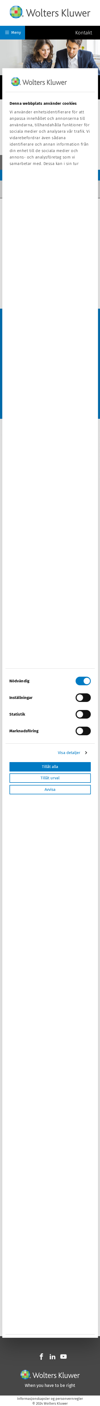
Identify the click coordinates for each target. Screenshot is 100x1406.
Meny (16, 32)
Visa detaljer (69, 753)
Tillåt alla (50, 766)
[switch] (83, 697)
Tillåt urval (50, 778)
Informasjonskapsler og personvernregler (50, 1399)
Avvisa (50, 789)
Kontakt (83, 32)
